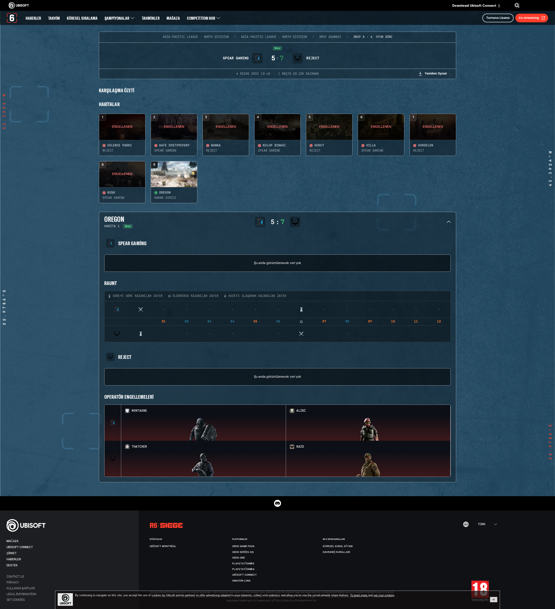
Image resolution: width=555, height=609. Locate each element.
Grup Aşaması (330, 37)
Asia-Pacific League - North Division (196, 37)
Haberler (14, 559)
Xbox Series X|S (243, 552)
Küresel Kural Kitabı (338, 546)
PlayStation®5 (243, 563)
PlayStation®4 (243, 569)
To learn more (359, 595)
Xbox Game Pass (243, 546)
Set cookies (16, 600)
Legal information (21, 594)
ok (493, 599)
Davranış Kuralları (336, 552)
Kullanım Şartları (21, 588)
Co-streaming (529, 18)
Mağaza (12, 541)
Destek (12, 565)
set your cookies (384, 595)
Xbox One (238, 557)
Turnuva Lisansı (498, 18)
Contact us (15, 576)
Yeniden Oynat (436, 73)
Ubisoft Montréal (163, 546)
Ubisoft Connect (20, 547)
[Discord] (277, 503)
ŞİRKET (12, 553)
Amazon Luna (241, 580)
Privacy (13, 582)
